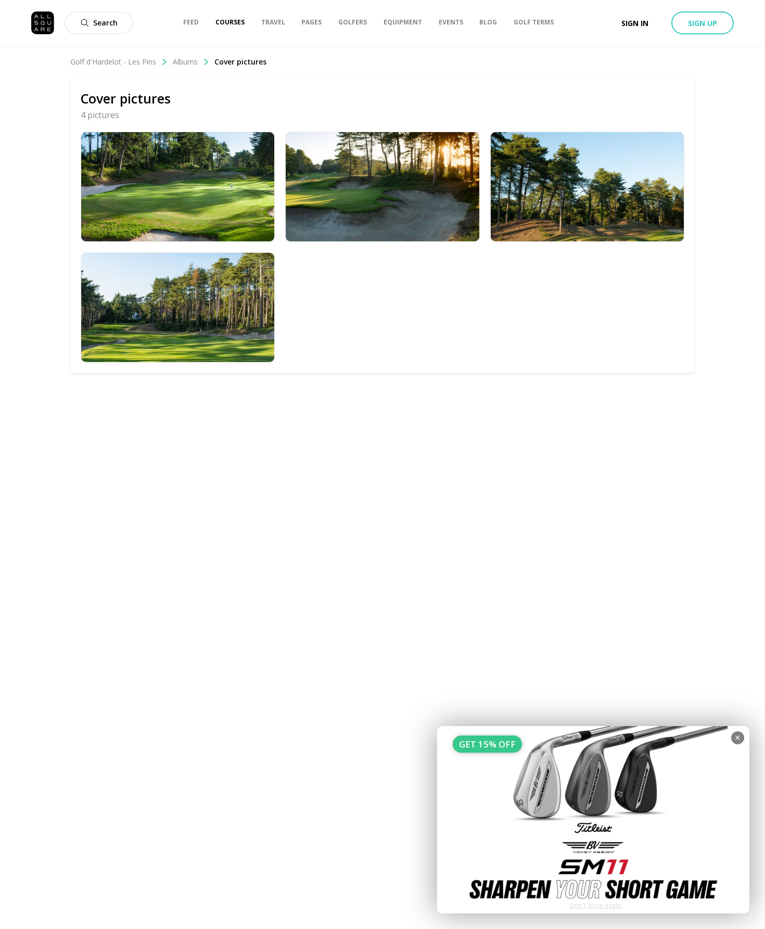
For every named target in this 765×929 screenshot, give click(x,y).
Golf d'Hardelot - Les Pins (113, 62)
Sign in (634, 23)
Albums (185, 62)
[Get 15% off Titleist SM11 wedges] (593, 819)
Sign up (702, 23)
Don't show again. (596, 905)
